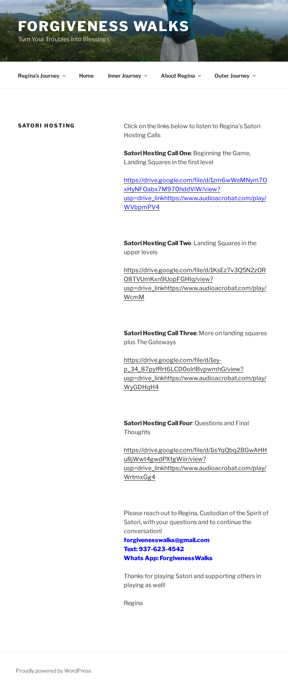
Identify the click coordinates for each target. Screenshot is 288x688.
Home (86, 75)
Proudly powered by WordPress (53, 670)
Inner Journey (124, 75)
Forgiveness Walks (104, 26)
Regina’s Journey (39, 75)
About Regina (178, 75)
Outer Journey (232, 75)
